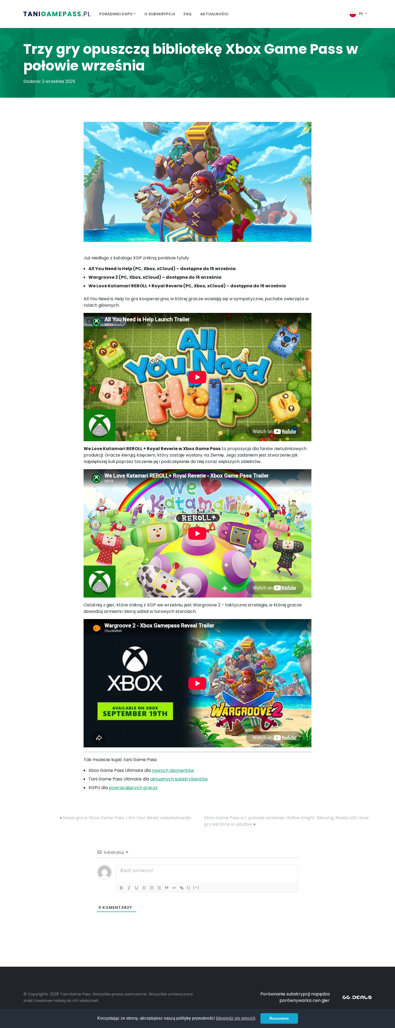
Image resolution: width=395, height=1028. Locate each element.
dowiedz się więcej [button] (235, 1018)
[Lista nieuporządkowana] (159, 888)
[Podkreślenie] (136, 888)
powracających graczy (133, 788)
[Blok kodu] (174, 888)
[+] (196, 887)
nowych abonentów (173, 770)
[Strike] (144, 888)
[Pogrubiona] (121, 888)
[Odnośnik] (181, 888)
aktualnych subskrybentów (179, 779)
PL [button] (361, 13)
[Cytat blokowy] (166, 888)
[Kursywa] (129, 888)
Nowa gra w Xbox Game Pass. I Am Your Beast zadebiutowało (127, 818)
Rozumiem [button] (279, 1018)
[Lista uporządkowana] (151, 888)
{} (189, 887)
